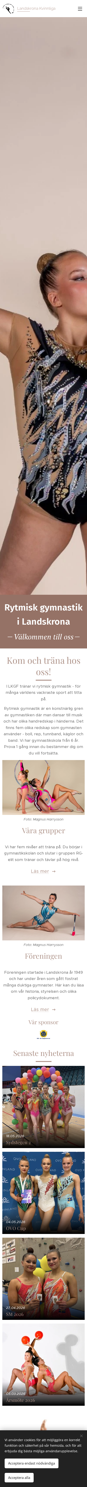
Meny (80, 8)
